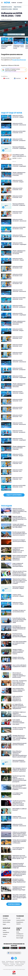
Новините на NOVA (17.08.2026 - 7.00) (17, 478)
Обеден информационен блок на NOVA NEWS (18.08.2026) (18, 385)
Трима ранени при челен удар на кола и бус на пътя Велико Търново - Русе (19, 857)
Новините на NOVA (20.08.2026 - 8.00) (17, 275)
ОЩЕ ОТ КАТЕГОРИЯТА (14, 495)
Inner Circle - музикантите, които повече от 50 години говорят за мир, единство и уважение (19, 683)
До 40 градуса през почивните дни (17, 793)
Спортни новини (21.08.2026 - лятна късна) (19, 817)
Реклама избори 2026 (10, 961)
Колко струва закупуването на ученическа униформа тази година (18, 722)
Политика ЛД (12, 964)
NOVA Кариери (20, 935)
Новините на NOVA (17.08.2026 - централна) (18, 431)
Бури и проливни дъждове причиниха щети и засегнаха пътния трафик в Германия (19, 787)
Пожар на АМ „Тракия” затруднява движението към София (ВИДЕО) (19, 526)
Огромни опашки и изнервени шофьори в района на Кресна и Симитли (18, 651)
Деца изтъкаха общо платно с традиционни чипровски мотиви (18, 690)
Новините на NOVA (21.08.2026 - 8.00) (17, 196)
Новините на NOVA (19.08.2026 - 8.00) (17, 345)
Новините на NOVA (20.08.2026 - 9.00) (17, 267)
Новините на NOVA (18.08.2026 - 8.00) (17, 408)
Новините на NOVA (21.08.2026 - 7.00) (17, 212)
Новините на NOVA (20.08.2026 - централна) (19, 235)
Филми (4, 936)
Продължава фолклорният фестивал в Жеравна (19, 744)
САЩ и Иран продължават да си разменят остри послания (19, 643)
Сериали (5, 934)
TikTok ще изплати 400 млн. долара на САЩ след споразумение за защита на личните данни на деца (19, 573)
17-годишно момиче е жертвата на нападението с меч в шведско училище (18, 550)
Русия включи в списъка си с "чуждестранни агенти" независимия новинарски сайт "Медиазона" (19, 873)
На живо (19, 2)
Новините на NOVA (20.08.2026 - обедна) (18, 259)
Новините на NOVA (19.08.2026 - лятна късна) (19, 290)
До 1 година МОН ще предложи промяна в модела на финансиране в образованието (19, 706)
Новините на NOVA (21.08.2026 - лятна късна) (19, 124)
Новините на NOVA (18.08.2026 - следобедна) (19, 376)
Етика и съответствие (9, 965)
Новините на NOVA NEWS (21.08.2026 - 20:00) (18, 132)
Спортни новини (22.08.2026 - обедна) (18, 595)
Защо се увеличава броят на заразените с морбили (19, 665)
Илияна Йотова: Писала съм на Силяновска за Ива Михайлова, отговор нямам (19, 620)
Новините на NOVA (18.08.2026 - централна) (18, 369)
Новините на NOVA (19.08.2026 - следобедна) (19, 314)
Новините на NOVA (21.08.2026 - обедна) (17, 181)
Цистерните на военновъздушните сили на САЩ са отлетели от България (19, 628)
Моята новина (6, 922)
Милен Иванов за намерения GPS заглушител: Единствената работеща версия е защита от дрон (19, 754)
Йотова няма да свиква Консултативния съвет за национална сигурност (19, 533)
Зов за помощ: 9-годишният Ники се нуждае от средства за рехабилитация (18, 675)
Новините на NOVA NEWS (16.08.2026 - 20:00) (18, 486)
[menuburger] (2, 2)
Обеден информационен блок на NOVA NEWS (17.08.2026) (18, 448)
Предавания (6, 932)
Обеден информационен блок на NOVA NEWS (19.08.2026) (18, 323)
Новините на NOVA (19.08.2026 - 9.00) (17, 337)
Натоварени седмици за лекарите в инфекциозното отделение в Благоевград (19, 714)
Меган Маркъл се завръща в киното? (19, 809)
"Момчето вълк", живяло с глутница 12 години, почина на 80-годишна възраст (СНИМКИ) (19, 581)
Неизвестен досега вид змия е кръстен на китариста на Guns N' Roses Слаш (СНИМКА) (18, 803)
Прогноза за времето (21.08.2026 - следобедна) (19, 147)
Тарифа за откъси (5, 962)
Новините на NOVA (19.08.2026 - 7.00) (17, 353)
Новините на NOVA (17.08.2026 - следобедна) (19, 439)
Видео (4, 924)
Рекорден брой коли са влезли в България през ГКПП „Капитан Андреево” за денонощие (19, 737)
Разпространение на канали (20, 961)
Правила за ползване (20, 964)
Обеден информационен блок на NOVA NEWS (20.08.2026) (18, 252)
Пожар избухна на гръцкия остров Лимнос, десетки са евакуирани (19, 841)
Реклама (3, 961)
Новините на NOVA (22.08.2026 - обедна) (18, 116)
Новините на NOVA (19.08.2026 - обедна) (17, 329)
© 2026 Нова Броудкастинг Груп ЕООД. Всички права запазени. (14, 969)
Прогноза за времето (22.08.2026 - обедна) (18, 587)
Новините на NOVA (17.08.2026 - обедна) (17, 455)
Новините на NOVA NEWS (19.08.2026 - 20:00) (18, 298)
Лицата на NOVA (20, 920)
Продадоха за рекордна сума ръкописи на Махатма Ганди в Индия (18, 888)
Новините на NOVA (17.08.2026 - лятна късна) (19, 423)
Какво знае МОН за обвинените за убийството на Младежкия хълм (17, 698)
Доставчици (12, 962)
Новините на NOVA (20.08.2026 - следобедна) (19, 243)
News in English (19, 937)
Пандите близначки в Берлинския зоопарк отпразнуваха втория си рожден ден (19, 865)
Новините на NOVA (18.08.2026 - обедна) (17, 392)
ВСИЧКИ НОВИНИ (14, 904)
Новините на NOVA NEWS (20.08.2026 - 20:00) (18, 228)
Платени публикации (18, 965)
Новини (13, 2)
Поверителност (6, 964)
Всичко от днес (7, 920)
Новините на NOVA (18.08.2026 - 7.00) (17, 415)
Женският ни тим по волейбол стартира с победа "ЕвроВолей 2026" (19, 880)
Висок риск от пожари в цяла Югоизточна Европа (19, 540)
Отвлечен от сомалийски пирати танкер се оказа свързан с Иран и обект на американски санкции (19, 834)
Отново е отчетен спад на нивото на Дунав (19, 728)
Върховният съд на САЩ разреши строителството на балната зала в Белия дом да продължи (19, 778)
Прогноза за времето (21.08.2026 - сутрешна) (18, 204)
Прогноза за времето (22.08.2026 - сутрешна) (18, 761)
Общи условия (22, 962)
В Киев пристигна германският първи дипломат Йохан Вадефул (19, 635)
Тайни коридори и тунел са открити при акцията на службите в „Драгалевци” (19, 770)
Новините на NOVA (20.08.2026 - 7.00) (17, 282)
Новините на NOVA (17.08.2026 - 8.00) (17, 470)
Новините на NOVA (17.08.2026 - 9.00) (17, 462)
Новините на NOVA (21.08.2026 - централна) (18, 139)
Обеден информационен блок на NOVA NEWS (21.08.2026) (18, 174)
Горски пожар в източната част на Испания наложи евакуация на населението (19, 557)
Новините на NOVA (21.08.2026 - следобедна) (19, 165)
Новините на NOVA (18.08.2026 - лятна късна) (19, 361)
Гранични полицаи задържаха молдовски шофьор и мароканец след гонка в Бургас (19, 510)
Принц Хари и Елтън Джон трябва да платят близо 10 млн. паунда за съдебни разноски (19, 897)
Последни (5, 918)
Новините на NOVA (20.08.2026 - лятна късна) (19, 220)
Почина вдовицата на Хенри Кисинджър (18, 848)
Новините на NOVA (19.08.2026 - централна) (18, 306)
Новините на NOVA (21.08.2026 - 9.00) (17, 189)
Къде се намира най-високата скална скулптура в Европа (17, 565)
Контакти (17, 962)
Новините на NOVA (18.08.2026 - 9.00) (17, 400)
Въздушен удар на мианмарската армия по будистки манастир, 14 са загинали (19, 518)
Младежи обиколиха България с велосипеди (18, 658)
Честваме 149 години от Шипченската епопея (18, 611)
